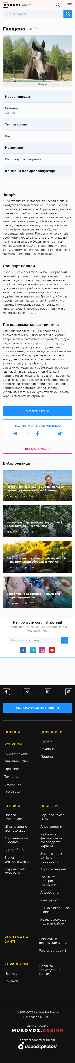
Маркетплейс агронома (15, 871)
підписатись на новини (37, 708)
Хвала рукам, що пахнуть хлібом (53, 921)
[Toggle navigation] (69, 4)
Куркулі (46, 741)
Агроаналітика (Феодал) (16, 840)
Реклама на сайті (52, 950)
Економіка (12, 784)
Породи (46, 757)
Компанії (47, 749)
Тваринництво (16, 761)
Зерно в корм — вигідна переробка (53, 857)
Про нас (10, 973)
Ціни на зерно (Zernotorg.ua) (15, 828)
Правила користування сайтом (50, 970)
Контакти (11, 981)
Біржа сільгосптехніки (17, 859)
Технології (12, 777)
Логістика (12, 792)
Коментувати (37, 410)
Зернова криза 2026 (52, 817)
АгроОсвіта (49, 892)
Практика (12, 769)
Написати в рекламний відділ (53, 941)
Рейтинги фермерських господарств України (51, 840)
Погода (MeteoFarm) (14, 817)
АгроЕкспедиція (53, 869)
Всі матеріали (37, 449)
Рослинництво (16, 753)
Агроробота (14, 850)
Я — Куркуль (50, 900)
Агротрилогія (51, 826)
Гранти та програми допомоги (48, 881)
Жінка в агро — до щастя (54, 910)
